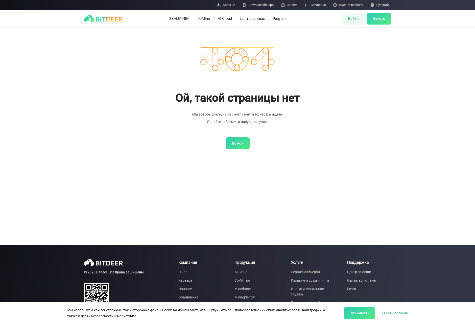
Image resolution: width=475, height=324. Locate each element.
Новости (185, 289)
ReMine (203, 18)
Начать (379, 18)
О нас (182, 272)
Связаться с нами (361, 280)
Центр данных (252, 18)
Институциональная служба (307, 291)
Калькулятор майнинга (310, 280)
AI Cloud (225, 18)
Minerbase (243, 289)
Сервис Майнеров (305, 272)
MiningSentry (245, 297)
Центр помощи (359, 272)
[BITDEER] (103, 18)
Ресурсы (280, 18)
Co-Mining (242, 280)
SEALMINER (179, 18)
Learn (351, 289)
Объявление (188, 297)
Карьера (185, 280)
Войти (353, 18)
